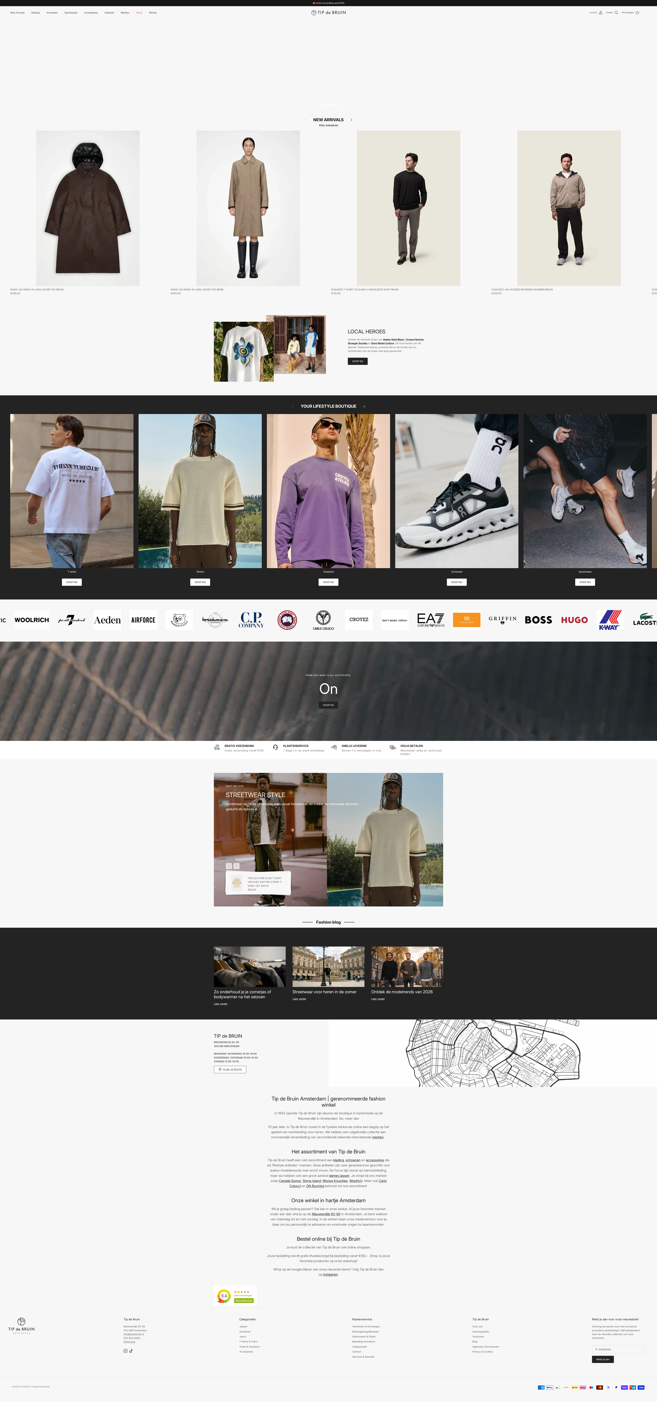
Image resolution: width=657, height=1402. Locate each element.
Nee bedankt (311, 733)
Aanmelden (311, 725)
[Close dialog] (375, 666)
